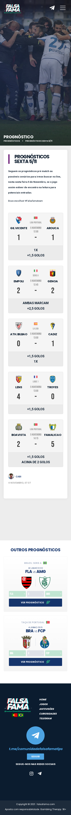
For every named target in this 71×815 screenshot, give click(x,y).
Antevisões (46, 709)
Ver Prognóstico (33, 602)
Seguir (35, 756)
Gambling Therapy (50, 809)
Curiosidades (48, 713)
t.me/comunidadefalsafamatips (35, 749)
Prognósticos (12, 141)
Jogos (43, 704)
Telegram (45, 718)
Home (42, 699)
